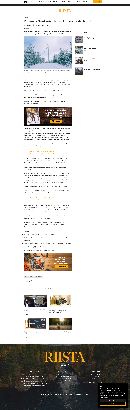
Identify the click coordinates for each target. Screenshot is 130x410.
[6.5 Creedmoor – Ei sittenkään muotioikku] (79, 71)
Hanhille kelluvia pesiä (90, 48)
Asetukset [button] (106, 397)
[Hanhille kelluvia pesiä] (79, 50)
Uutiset (26, 17)
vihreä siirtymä (38, 276)
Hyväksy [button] (113, 404)
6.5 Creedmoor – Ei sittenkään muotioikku (92, 70)
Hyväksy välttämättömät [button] (113, 400)
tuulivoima (30, 276)
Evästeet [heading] (102, 386)
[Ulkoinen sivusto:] (48, 116)
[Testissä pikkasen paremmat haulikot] (79, 39)
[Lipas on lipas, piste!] (79, 60)
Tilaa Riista (98, 2)
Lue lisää (102, 397)
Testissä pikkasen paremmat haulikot (94, 38)
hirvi (25, 276)
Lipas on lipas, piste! (89, 58)
